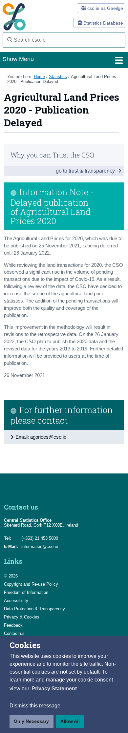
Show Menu (18, 59)
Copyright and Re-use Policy (31, 584)
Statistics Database (102, 23)
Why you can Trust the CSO (52, 155)
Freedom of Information (26, 592)
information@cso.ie (39, 546)
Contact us (14, 633)
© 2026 (11, 576)
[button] (54, 689)
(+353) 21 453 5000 (39, 538)
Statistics (58, 76)
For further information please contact (62, 415)
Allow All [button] (70, 721)
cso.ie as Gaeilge (104, 8)
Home (39, 76)
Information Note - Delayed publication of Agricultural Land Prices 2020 (52, 206)
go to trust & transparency (86, 171)
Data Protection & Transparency (34, 608)
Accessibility (16, 600)
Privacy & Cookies (21, 617)
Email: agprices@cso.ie (40, 437)
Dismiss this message (35, 705)
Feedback (13, 625)
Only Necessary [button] (31, 721)
